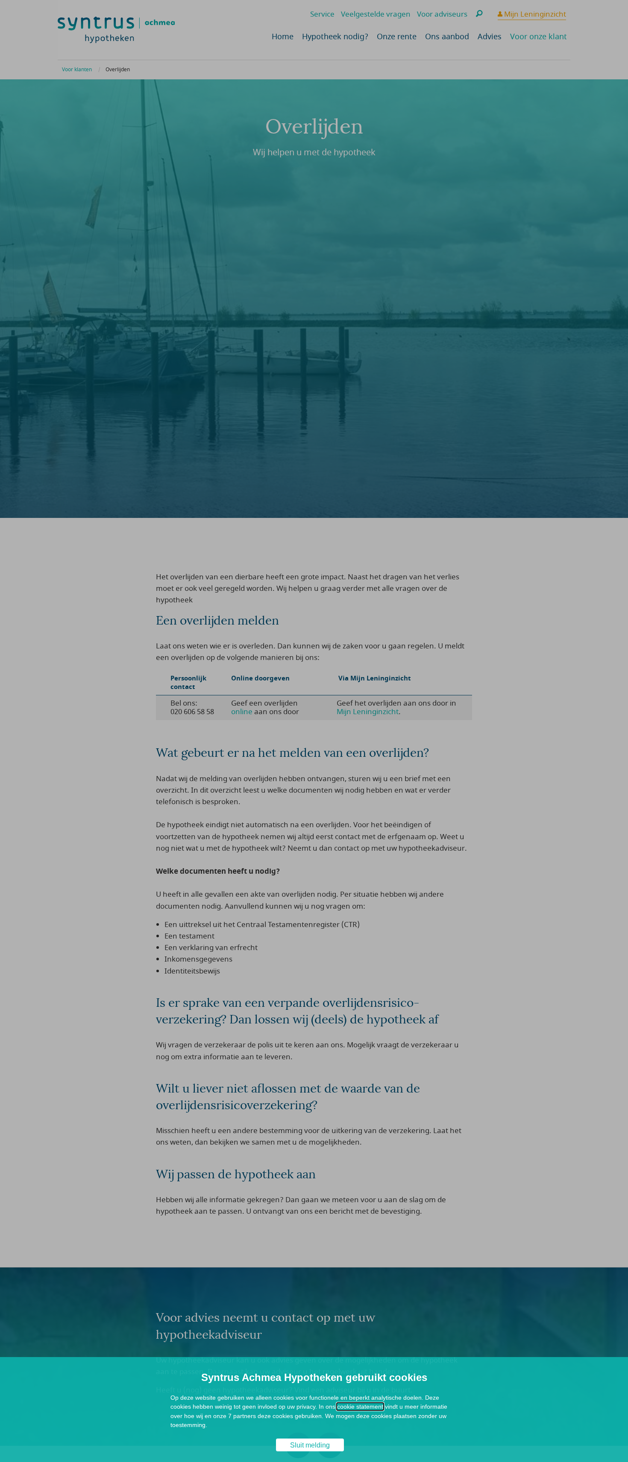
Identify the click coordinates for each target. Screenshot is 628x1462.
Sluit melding (310, 1445)
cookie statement (360, 1406)
